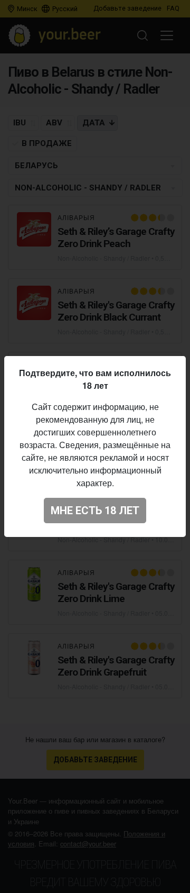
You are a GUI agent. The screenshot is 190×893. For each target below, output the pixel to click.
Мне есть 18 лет (95, 510)
